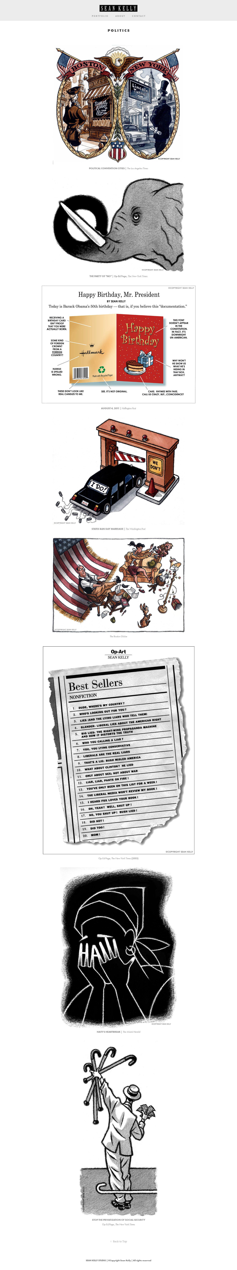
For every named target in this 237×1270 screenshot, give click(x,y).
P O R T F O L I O (100, 16)
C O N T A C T (138, 16)
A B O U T (120, 16)
